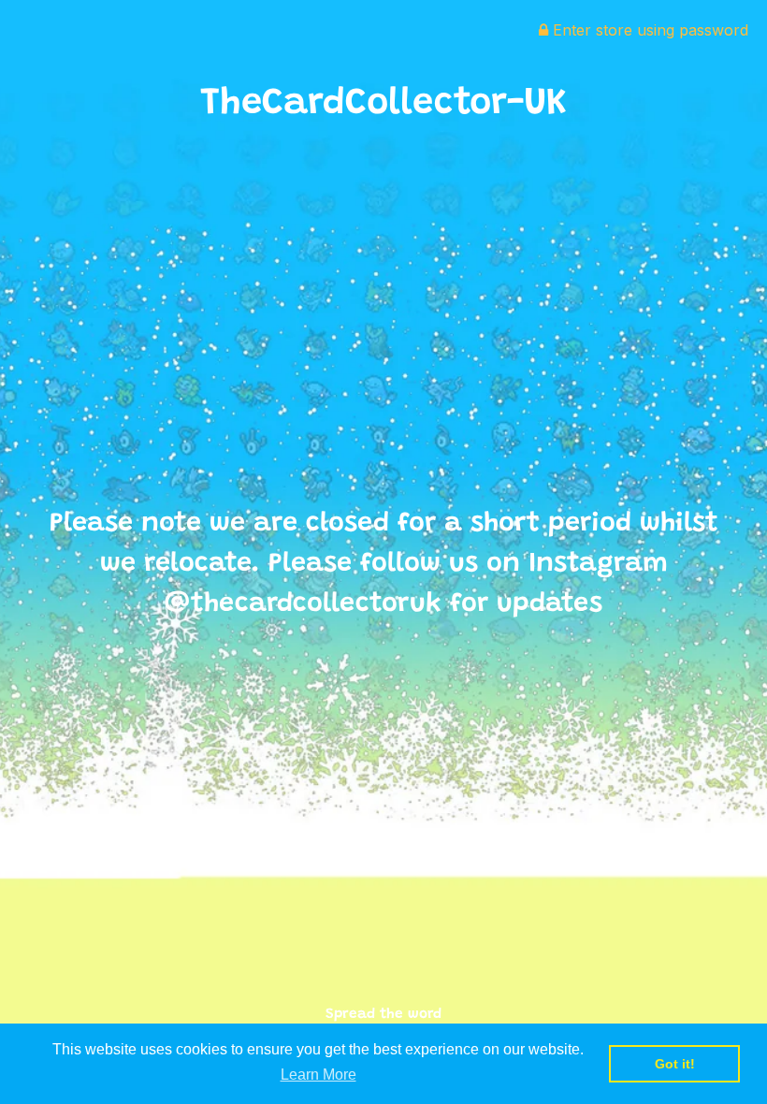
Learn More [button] (318, 1074)
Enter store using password (648, 30)
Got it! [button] (675, 1063)
